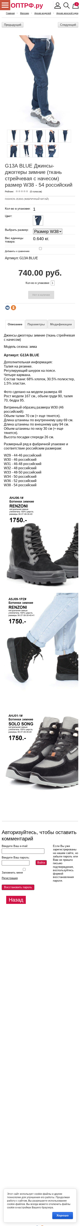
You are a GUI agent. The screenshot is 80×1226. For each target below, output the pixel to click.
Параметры (36, 324)
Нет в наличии (41, 294)
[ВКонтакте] (7, 307)
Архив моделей (42, 13)
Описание (15, 324)
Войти (41, 862)
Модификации (61, 324)
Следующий (68, 24)
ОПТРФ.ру (27, 5)
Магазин (24, 13)
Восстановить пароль (18, 887)
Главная (10, 13)
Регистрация (10, 878)
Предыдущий (12, 24)
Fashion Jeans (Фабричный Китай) (27, 199)
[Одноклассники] (13, 307)
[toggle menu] (5, 5)
